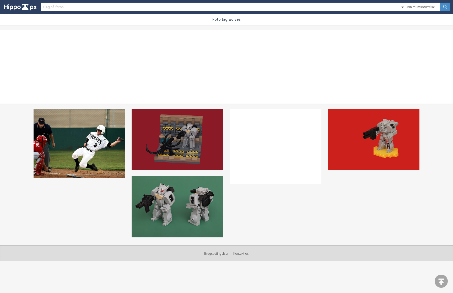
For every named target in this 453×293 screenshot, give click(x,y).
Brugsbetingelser (216, 253)
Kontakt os (241, 253)
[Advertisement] (226, 67)
